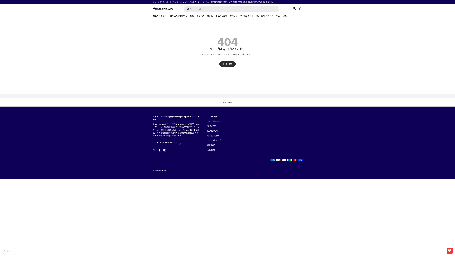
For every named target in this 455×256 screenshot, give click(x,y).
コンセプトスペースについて (167, 142)
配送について (213, 130)
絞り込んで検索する (178, 16)
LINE (285, 16)
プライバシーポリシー (216, 140)
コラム (210, 16)
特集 (192, 16)
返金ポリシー (213, 126)
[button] (300, 8)
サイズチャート (246, 16)
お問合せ (233, 16)
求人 (278, 16)
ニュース (200, 16)
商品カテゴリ (158, 16)
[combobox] (231, 9)
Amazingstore (162, 170)
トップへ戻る (227, 102)
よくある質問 (221, 16)
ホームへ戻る (227, 64)
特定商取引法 (213, 135)
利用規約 (211, 145)
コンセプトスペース (264, 16)
